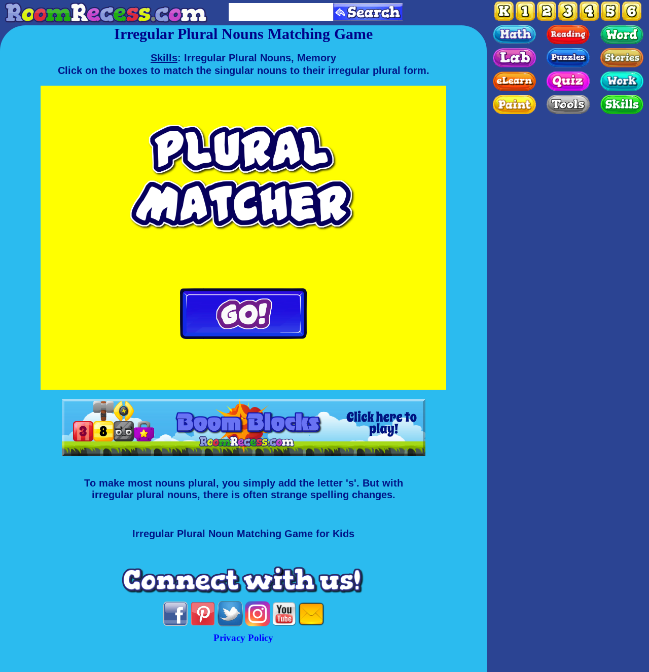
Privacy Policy (243, 637)
